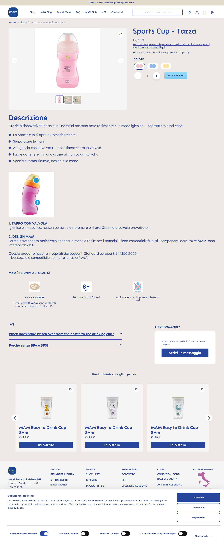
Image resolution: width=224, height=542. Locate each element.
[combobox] (158, 12)
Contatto (128, 474)
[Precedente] (14, 60)
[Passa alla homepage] (13, 12)
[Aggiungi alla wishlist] (120, 34)
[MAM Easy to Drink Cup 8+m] (46, 408)
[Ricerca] (179, 12)
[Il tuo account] (197, 12)
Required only (199, 517)
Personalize (198, 507)
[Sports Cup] (67, 60)
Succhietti (93, 474)
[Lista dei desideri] (189, 12)
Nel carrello (176, 75)
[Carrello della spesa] (204, 12)
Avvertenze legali (170, 484)
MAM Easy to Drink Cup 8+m (42, 430)
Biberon (91, 480)
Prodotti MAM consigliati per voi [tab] (114, 374)
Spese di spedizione (134, 485)
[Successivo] (121, 60)
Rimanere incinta (62, 474)
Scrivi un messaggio (185, 353)
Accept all (198, 497)
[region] (68, 69)
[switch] (85, 533)
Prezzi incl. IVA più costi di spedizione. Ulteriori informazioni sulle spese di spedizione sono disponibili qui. (171, 46)
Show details (201, 536)
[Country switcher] (212, 12)
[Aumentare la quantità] (156, 75)
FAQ (124, 480)
